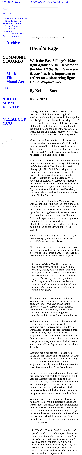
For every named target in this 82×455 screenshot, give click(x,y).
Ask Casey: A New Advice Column (13, 34)
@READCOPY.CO (14, 121)
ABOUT (10, 99)
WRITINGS (9, 13)
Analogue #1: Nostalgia (11, 29)
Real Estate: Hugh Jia (16, 18)
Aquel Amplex (12, 26)
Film (11, 77)
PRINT (6, 8)
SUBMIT (10, 103)
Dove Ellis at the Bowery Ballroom (12, 22)
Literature (10, 88)
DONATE (11, 107)
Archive (11, 42)
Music (12, 73)
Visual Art (15, 81)
